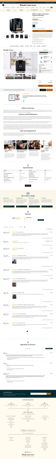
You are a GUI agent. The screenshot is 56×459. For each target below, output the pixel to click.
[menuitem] (11, 440)
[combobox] (9, 5)
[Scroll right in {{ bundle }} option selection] (52, 52)
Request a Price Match (37, 28)
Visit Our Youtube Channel (33, 206)
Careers (45, 441)
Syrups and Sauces (42, 68)
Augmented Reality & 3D (28, 445)
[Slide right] (29, 36)
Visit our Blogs (44, 206)
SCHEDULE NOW (7, 237)
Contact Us (44, 440)
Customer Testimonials (44, 445)
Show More (28, 185)
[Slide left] (4, 36)
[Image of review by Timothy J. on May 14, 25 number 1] (14, 285)
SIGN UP (48, 393)
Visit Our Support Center (7, 206)
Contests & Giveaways (28, 447)
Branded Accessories (44, 52)
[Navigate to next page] (30, 331)
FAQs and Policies (44, 444)
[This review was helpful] (50, 266)
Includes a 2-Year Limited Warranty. (38, 41)
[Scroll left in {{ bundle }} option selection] (38, 52)
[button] (29, 217)
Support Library (26, 418)
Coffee (40, 66)
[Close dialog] (13, 220)
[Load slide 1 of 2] (23, 101)
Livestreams (44, 448)
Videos (28, 444)
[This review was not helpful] (51, 238)
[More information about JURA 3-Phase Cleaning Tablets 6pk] (51, 62)
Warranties (28, 440)
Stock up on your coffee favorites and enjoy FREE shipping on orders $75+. (28, 0)
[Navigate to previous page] (25, 331)
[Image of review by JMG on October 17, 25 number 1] (14, 261)
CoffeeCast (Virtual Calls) (44, 447)
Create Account (11, 440)
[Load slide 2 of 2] (24, 101)
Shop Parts (18, 206)
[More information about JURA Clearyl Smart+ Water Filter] (51, 57)
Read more (29, 235)
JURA (34, 17)
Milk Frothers (51, 52)
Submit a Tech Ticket (31, 418)
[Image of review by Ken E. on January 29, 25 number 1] (14, 297)
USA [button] (4, 2)
